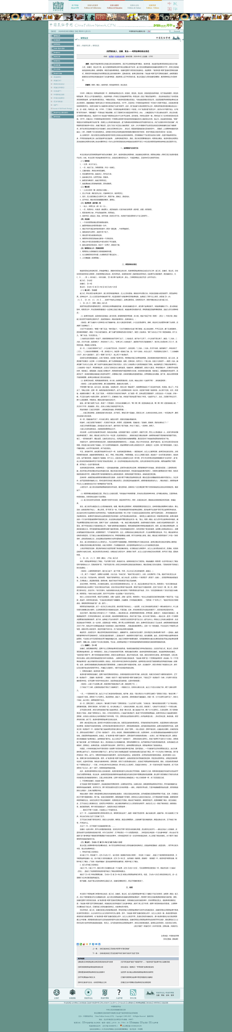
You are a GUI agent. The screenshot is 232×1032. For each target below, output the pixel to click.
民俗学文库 (86, 46)
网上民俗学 (105, 1003)
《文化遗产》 (57, 91)
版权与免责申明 (93, 1003)
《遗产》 (55, 105)
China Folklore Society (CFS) (104, 1016)
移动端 (149, 1003)
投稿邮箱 (135, 1023)
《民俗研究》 (57, 77)
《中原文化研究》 (58, 98)
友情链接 (83, 1003)
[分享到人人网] (93, 944)
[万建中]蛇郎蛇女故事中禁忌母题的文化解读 (137, 977)
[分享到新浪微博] (84, 944)
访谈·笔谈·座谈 (59, 48)
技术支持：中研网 (136, 1029)
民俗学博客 (105, 998)
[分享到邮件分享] (96, 944)
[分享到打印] (99, 944)
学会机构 (67, 1003)
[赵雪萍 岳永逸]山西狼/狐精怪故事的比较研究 (137, 972)
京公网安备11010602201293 (132, 1026)
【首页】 (53, 31)
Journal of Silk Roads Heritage (62, 108)
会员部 (145, 1023)
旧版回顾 (165, 1003)
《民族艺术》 (57, 81)
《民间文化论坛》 (58, 84)
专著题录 (57, 40)
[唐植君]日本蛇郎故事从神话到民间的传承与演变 (95, 962)
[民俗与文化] (134, 11)
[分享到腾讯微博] (90, 944)
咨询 (167, 995)
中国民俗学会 (88, 1016)
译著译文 (57, 61)
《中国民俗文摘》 (58, 95)
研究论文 (96, 46)
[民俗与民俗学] (92, 11)
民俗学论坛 (88, 998)
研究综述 (57, 117)
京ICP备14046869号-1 (110, 1026)
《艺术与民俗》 (58, 102)
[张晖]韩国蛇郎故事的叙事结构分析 (90, 967)
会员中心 (114, 1003)
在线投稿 (72, 998)
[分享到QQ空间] (87, 944)
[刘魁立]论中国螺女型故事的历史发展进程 (136, 982)
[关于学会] (75, 11)
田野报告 (57, 44)
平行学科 (57, 69)
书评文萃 (57, 57)
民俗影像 (57, 65)
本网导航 (156, 1003)
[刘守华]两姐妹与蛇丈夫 (86, 977)
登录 (172, 995)
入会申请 (119, 998)
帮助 (162, 995)
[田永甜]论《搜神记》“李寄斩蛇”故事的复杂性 (137, 967)
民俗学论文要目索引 (61, 113)
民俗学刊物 (58, 73)
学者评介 (57, 53)
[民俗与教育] (114, 11)
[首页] (58, 11)
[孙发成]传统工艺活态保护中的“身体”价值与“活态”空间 (119, 953)
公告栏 (56, 998)
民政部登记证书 (94, 1026)
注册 (158, 995)
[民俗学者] (153, 11)
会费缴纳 (130, 1003)
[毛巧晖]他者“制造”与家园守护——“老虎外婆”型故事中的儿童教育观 (145, 962)
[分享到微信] (81, 944)
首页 (78, 46)
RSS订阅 (133, 998)
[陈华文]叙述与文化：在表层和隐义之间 (92, 982)
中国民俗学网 (119, 56)
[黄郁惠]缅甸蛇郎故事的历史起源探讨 (91, 972)
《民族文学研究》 (58, 88)
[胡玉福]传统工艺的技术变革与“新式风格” (115, 949)
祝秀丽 (111, 56)
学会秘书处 (89, 1023)
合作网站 (75, 1003)
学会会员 (122, 1003)
